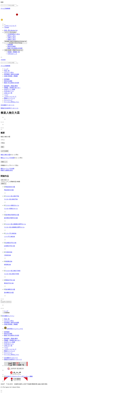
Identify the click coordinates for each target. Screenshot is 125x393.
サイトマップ (8, 100)
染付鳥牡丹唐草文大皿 (11, 218)
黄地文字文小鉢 (9, 283)
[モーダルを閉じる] (1, 390)
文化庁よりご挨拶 (9, 89)
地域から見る (11, 39)
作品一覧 (10, 30)
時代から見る (11, 36)
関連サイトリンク (9, 98)
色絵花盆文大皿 (9, 190)
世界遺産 (10, 44)
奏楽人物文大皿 (5, 154)
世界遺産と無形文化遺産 (15, 42)
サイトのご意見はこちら (11, 102)
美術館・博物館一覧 (13, 52)
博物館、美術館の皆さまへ (12, 87)
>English (6, 27)
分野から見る (11, 37)
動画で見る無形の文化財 (14, 48)
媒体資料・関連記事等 (11, 86)
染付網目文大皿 (9, 292)
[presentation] (1, 181)
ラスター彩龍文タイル (11, 208)
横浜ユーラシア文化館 (7, 157)
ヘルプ (6, 94)
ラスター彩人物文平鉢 (11, 199)
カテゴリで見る (10, 32)
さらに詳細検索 (5, 8)
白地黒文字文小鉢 (9, 246)
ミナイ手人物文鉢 (9, 236)
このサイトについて (10, 25)
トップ (6, 69)
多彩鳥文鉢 (7, 264)
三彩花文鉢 (7, 255)
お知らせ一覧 (8, 93)
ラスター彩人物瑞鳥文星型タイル (14, 227)
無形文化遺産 (11, 46)
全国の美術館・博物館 (14, 50)
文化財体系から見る (13, 34)
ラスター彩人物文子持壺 (11, 274)
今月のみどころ (12, 53)
